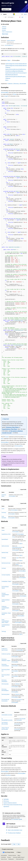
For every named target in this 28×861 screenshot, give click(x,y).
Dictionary (4, 512)
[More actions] (26, 17)
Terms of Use (4, 859)
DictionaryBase (4, 92)
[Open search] (22, 14)
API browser (10, 17)
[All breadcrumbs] (2, 17)
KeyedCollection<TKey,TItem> (9, 429)
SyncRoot (8, 775)
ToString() (4, 631)
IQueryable (19, 720)
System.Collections (11, 40)
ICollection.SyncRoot (6, 654)
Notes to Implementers (7, 31)
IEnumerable (23, 83)
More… (7, 80)
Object (8, 60)
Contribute (3, 857)
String (14, 94)
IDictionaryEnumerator (17, 547)
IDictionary (16, 83)
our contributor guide (16, 819)
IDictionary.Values (5, 694)
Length (6, 96)
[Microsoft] (14, 14)
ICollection (10, 83)
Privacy (8, 857)
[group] (14, 56)
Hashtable (6, 799)
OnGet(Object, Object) (6, 581)
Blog (19, 855)
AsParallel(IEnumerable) (7, 714)
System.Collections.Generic (10, 803)
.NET (6, 17)
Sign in (25, 14)
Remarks (4, 30)
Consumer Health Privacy (18, 857)
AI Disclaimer (4, 855)
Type (17, 557)
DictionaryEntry (19, 446)
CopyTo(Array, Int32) (6, 534)
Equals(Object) (5, 539)
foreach (7, 436)
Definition (4, 26)
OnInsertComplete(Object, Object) (5, 595)
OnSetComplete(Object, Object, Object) (5, 621)
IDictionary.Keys (5, 684)
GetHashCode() (5, 552)
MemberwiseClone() (6, 563)
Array (13, 536)
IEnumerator (19, 699)
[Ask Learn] (20, 17)
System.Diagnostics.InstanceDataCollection (16, 63)
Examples (4, 28)
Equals (5, 465)
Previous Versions (12, 855)
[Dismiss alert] (26, 2)
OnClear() (4, 568)
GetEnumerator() (5, 546)
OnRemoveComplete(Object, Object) (5, 608)
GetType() (4, 557)
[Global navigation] (1, 14)
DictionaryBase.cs (9, 45)
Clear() (3, 530)
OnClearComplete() (6, 574)
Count (3, 508)
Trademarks (10, 859)
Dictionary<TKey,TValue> (12, 427)
